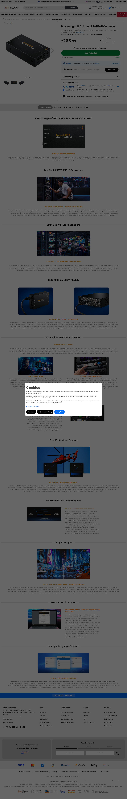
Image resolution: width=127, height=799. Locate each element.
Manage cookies (32, 406)
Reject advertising (45, 412)
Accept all (59, 412)
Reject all (31, 412)
